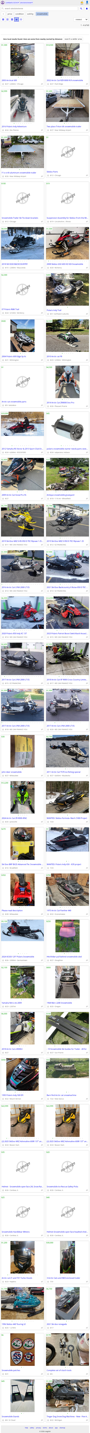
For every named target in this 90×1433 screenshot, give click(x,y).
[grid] (12, 19)
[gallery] (16, 19)
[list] (3, 19)
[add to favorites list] (3, 84)
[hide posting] (42, 84)
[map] (21, 19)
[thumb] (7, 19)
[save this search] (87, 8)
